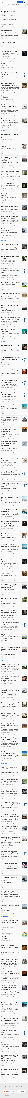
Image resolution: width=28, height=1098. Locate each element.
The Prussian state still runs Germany (9, 498)
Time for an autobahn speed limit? (9, 560)
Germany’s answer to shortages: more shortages (9, 31)
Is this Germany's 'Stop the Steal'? (9, 1031)
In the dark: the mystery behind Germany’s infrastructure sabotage (8, 739)
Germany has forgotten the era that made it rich (9, 472)
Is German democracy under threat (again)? (10, 1070)
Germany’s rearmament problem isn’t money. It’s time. (10, 815)
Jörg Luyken (10, 24)
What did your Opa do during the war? (10, 172)
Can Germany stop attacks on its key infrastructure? (10, 752)
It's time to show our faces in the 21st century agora (10, 665)
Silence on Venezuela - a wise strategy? (10, 906)
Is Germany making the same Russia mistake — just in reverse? (10, 922)
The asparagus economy (8, 713)
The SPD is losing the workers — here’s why (10, 572)
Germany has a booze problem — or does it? (10, 677)
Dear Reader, (4, 137)
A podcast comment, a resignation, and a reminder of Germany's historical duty (10, 1018)
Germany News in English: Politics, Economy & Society (9, 852)
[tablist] (8, 15)
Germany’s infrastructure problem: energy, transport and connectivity (9, 865)
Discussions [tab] (12, 15)
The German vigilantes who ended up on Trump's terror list (9, 1004)
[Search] (25, 15)
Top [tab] (7, 15)
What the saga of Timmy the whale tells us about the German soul (9, 443)
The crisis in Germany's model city (10, 306)
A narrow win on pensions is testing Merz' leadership (9, 960)
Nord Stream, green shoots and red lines (9, 73)
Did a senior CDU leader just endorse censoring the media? (10, 803)
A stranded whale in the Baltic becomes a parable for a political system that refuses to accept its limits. (9, 447)
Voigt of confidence (7, 96)
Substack (7, 1095)
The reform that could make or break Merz (10, 257)
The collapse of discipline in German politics (9, 393)
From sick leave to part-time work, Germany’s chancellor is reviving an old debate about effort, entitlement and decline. (10, 782)
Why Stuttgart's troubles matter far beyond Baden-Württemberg (9, 309)
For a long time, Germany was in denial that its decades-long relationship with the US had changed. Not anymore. (10, 794)
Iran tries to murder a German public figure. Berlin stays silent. (10, 359)
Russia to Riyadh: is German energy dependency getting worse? (9, 725)
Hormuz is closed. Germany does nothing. (9, 510)
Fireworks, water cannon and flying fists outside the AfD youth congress (10, 987)
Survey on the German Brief (9, 42)
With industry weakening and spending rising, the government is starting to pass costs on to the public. (10, 463)
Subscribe (19, 2)
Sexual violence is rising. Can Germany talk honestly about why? (10, 484)
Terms (18, 1086)
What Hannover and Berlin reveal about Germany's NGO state (10, 270)
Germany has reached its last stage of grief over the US (10, 790)
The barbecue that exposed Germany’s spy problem (9, 611)
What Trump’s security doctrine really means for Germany (9, 934)
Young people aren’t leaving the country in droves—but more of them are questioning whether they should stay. (10, 433)
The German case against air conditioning (10, 229)
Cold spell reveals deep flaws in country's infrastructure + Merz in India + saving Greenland (9, 829)
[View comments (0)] (8, 26)
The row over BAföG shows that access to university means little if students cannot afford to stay (9, 297)
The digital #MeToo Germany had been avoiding (10, 522)
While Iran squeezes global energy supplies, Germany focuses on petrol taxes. (10, 513)
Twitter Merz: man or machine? (7, 194)
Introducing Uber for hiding (9, 370)
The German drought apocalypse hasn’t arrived (9, 84)
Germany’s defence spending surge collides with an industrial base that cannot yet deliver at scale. (10, 818)
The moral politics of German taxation (10, 405)
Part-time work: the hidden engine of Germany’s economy (10, 768)
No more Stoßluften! (7, 183)
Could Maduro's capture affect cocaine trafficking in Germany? (10, 838)
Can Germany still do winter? (10, 826)
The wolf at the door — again (9, 534)
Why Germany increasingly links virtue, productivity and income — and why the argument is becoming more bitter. (10, 409)
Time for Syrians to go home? (10, 703)
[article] (14, 22)
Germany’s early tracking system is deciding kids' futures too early (9, 585)
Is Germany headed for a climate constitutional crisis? (10, 545)
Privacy (14, 1086)
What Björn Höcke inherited (9, 417)
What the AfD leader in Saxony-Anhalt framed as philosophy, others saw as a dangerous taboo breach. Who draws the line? (10, 1022)
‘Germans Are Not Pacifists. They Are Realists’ (9, 245)
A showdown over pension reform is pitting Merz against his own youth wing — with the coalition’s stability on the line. (10, 1047)
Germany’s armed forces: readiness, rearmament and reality (9, 878)
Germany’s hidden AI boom (9, 51)
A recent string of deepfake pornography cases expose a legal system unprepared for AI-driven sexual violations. (9, 526)
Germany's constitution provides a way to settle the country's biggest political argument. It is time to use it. (10, 208)
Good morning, (5, 76)
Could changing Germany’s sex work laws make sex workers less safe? (10, 973)
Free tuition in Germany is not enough (10, 294)
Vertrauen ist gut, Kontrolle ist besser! (9, 145)
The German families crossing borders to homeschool (10, 346)
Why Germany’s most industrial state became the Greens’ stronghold (9, 636)
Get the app (21, 1091)
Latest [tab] (3, 15)
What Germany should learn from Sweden (9, 330)
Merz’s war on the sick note (9, 779)
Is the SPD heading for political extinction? (10, 623)
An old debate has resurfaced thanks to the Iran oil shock (10, 564)
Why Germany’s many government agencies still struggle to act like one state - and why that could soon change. (10, 123)
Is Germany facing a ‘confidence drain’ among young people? (9, 429)
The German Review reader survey (9, 135)
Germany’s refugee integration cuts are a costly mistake (10, 690)
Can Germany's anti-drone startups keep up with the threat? (9, 106)
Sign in (25, 2)
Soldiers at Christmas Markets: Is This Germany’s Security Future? (9, 947)
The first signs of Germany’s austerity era (9, 459)
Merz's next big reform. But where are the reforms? (9, 217)
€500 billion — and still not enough (9, 599)
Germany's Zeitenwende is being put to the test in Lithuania (9, 158)
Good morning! (5, 65)
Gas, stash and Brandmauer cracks (9, 62)
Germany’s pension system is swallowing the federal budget (8, 602)
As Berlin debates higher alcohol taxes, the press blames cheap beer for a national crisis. (9, 681)
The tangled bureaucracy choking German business (9, 119)
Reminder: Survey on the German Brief (8, 20)
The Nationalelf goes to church (10, 282)
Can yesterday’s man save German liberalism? (9, 381)
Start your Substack (10, 1091)
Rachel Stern (10, 113)
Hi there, (3, 23)
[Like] (2, 26)
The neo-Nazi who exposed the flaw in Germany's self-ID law (10, 318)
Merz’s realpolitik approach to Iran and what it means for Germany (10, 649)
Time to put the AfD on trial (9, 206)
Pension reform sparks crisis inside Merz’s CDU (10, 1043)
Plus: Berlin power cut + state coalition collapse (8, 909)
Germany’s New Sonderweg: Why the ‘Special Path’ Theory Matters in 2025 (10, 1056)
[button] (2, 4)
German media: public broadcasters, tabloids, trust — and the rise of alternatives (10, 892)
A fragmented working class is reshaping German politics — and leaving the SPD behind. (9, 576)
